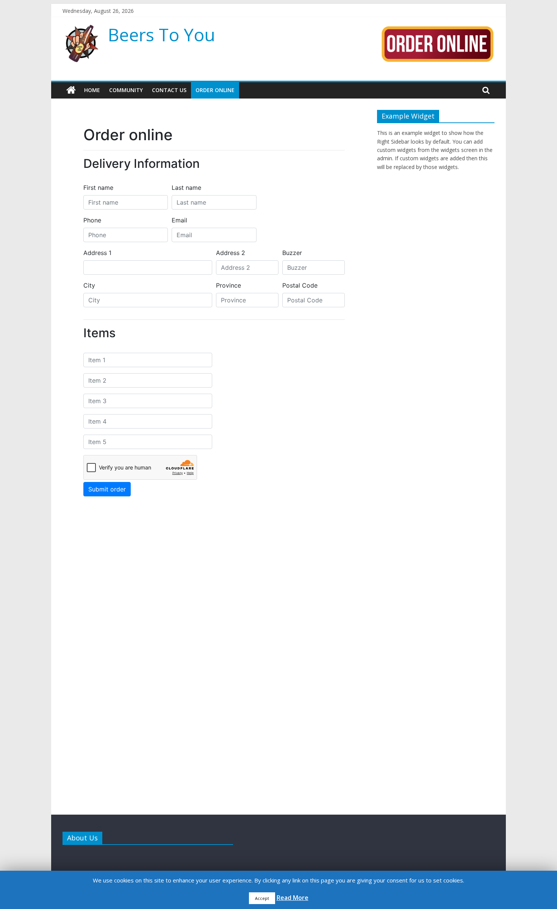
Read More (292, 897)
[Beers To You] (71, 90)
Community (126, 90)
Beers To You (161, 34)
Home (92, 90)
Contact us (169, 90)
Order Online (215, 90)
